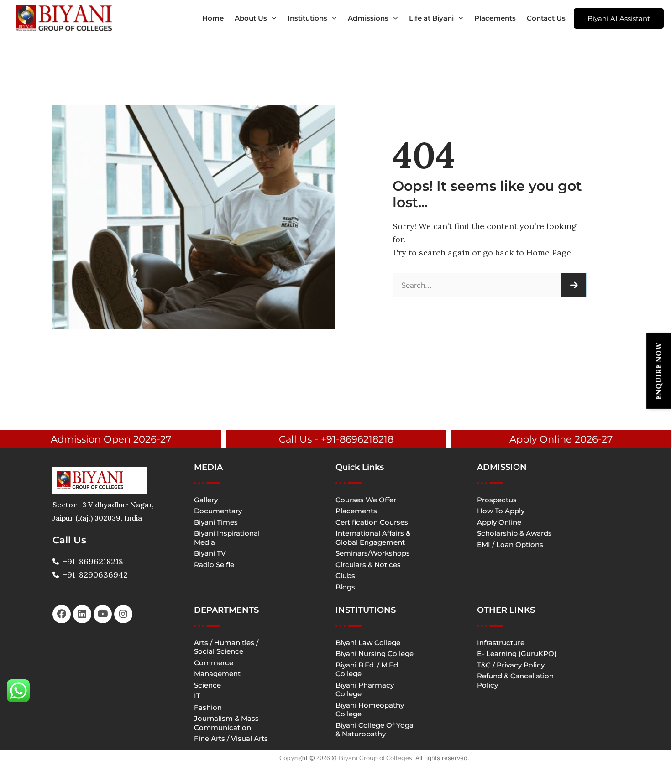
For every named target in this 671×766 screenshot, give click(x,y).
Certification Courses (372, 522)
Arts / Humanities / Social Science (226, 647)
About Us (251, 18)
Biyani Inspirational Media (227, 538)
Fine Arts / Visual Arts (231, 738)
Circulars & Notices (368, 564)
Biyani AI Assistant (618, 18)
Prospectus (497, 499)
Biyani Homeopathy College (370, 710)
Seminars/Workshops (373, 553)
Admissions (368, 18)
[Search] (573, 285)
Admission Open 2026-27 (111, 439)
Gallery (206, 499)
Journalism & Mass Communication (226, 723)
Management (217, 673)
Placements (495, 18)
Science (207, 685)
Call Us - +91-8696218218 (336, 439)
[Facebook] (61, 614)
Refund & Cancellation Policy (515, 680)
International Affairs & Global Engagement (373, 538)
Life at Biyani (431, 18)
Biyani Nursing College (375, 653)
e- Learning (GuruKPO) (516, 653)
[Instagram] (123, 614)
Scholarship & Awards (514, 533)
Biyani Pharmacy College (365, 689)
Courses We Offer (366, 499)
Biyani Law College (368, 642)
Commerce (213, 662)
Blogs (345, 587)
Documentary (218, 510)
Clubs (345, 575)
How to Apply (500, 510)
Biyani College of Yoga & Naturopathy (375, 730)
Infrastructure (500, 642)
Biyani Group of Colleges (375, 757)
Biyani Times (216, 522)
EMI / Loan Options (510, 544)
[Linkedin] (82, 614)
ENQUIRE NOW (658, 371)
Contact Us (546, 18)
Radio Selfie (214, 564)
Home (213, 18)
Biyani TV (210, 553)
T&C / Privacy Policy (511, 665)
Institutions (307, 18)
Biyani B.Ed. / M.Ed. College (367, 669)
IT (197, 696)
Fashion (208, 707)
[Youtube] (103, 614)
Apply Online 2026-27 (561, 439)
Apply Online (499, 522)
